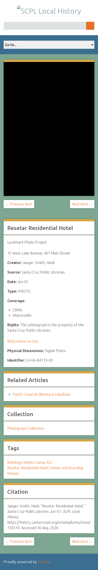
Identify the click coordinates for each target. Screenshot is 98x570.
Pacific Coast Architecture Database (41, 394)
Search (90, 26)
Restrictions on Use (22, 341)
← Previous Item (18, 204)
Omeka (43, 562)
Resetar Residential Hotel (27, 468)
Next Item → (82, 204)
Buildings (14, 462)
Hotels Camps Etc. (38, 462)
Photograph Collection (25, 428)
